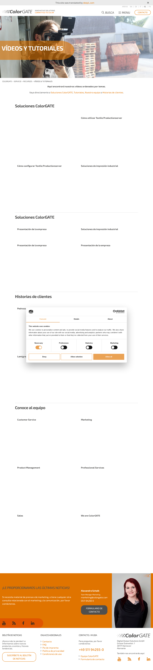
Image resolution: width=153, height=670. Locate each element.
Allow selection (77, 357)
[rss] (14, 623)
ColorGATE (7, 81)
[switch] (64, 347)
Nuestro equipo (92, 92)
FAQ (44, 644)
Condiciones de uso (52, 654)
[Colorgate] (28, 11)
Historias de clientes (112, 92)
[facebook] (23, 623)
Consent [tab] (43, 319)
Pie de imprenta (50, 647)
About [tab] (110, 319)
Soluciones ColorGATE (62, 92)
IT (140, 6)
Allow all (108, 357)
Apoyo (125, 6)
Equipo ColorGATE (89, 656)
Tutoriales (79, 92)
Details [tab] (76, 319)
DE (136, 6)
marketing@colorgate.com (94, 597)
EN (131, 6)
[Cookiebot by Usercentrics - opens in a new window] (114, 311)
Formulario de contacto (92, 659)
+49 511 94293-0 (91, 649)
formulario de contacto (94, 610)
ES (145, 6)
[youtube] (4, 623)
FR (150, 6)
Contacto (143, 12)
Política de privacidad (53, 650)
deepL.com (88, 2)
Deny (44, 357)
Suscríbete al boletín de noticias (19, 657)
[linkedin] (32, 623)
